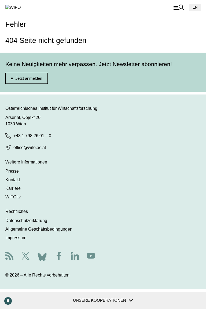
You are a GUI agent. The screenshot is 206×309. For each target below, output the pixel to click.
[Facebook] (59, 256)
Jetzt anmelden (28, 78)
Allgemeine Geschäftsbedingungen (38, 229)
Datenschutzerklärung (26, 220)
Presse (12, 171)
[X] (25, 256)
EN (195, 7)
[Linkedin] (75, 256)
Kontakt (12, 179)
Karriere (13, 188)
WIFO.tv (13, 197)
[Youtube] (91, 256)
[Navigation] (179, 7)
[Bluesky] (42, 256)
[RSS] (9, 256)
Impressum (15, 237)
